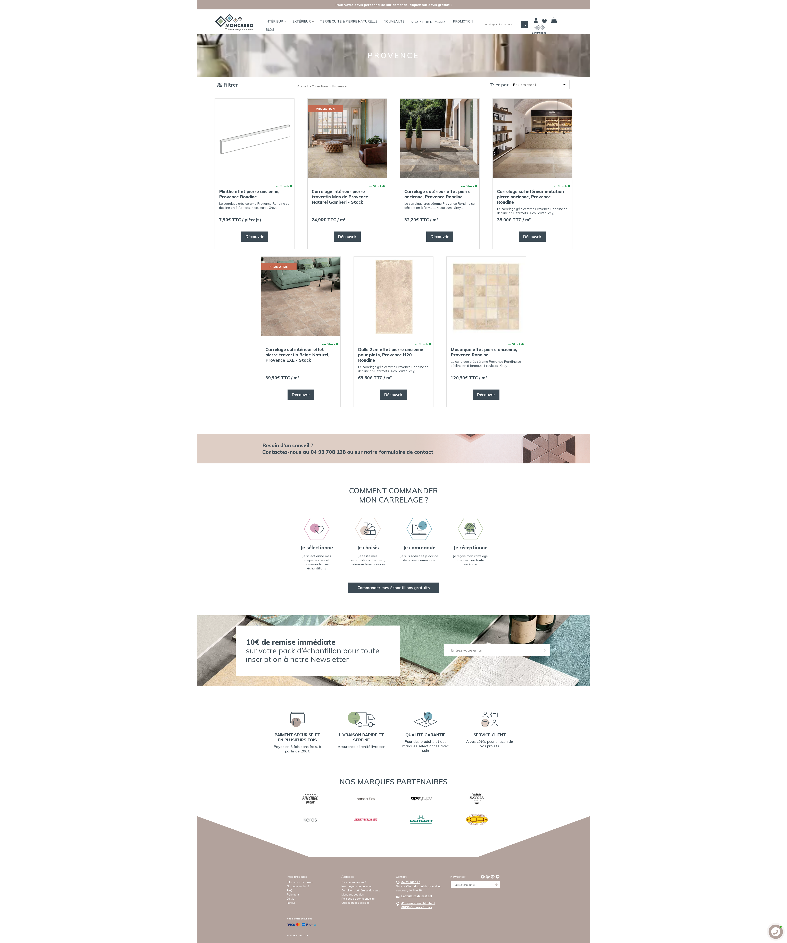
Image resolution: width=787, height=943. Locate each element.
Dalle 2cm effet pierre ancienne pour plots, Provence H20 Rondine (390, 355)
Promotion (463, 21)
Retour (291, 902)
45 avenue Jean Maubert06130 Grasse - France (418, 905)
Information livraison (300, 882)
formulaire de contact (406, 452)
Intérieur (274, 21)
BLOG (270, 29)
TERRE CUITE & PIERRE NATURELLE (349, 21)
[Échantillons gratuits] (539, 27)
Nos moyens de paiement (357, 886)
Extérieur (301, 21)
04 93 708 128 (410, 882)
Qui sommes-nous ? (353, 882)
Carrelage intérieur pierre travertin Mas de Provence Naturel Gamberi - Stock (340, 197)
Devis (290, 898)
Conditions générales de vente (360, 890)
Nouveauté (394, 21)
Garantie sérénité (298, 886)
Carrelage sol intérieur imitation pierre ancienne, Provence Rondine (530, 197)
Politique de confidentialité (358, 898)
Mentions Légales (352, 894)
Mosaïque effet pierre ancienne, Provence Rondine (484, 352)
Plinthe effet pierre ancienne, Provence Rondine (249, 194)
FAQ (289, 890)
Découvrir (255, 236)
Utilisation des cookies (355, 902)
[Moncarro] (234, 22)
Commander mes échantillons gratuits (393, 587)
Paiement (293, 894)
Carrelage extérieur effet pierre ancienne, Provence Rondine (437, 194)
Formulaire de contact (416, 896)
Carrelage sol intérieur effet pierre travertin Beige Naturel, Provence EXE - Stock (297, 355)
